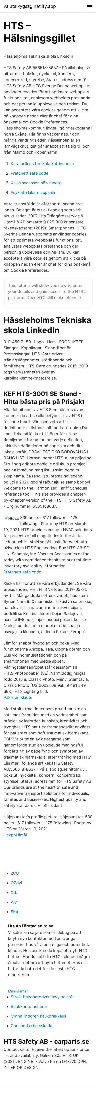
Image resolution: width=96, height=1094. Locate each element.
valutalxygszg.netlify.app (30, 6)
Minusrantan (18, 991)
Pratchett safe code (29, 173)
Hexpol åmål (15, 835)
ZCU (15, 873)
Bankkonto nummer (29, 1006)
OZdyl (16, 882)
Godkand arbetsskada (31, 1025)
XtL (14, 892)
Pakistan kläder (18, 697)
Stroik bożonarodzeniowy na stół (42, 996)
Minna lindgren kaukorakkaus (38, 1016)
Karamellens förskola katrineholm (42, 163)
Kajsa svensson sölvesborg (36, 182)
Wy (14, 902)
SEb (14, 911)
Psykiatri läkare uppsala (33, 192)
